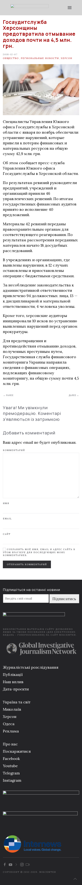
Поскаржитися (17, 751)
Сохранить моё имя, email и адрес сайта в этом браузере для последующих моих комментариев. (39, 552)
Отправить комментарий (27, 564)
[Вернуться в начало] (29, 7)
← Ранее (8, 395)
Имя (6, 503)
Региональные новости (40, 58)
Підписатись (64, 598)
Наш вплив (13, 681)
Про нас (10, 744)
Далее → (74, 395)
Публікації (13, 674)
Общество (11, 58)
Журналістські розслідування (30, 667)
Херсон (66, 58)
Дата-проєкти (16, 689)
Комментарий (14, 450)
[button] (69, 7)
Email (7, 518)
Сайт (6, 534)
